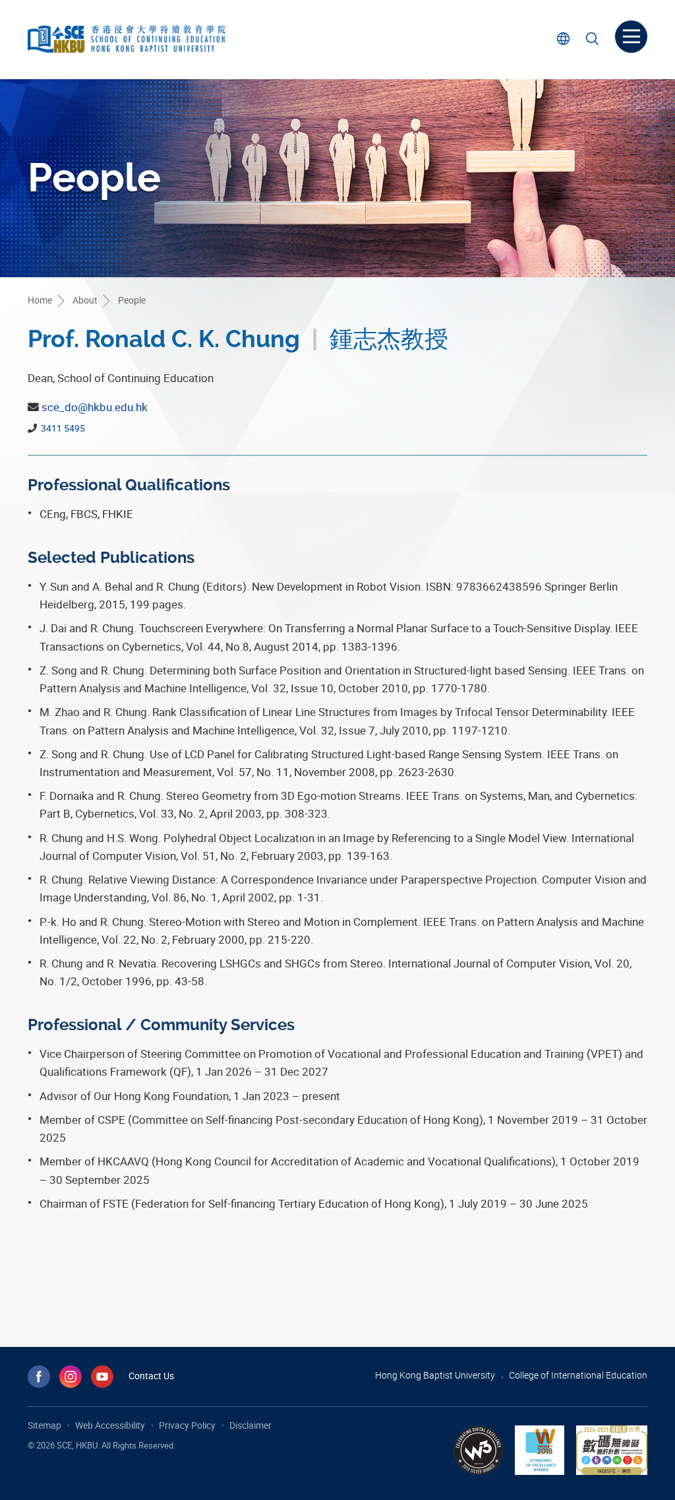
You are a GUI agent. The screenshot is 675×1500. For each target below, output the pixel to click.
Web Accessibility (110, 1425)
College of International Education (578, 1375)
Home (40, 300)
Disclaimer (250, 1425)
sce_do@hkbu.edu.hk (95, 406)
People (132, 300)
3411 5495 (62, 428)
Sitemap (44, 1425)
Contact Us (151, 1375)
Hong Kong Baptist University (435, 1375)
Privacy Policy (187, 1425)
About (85, 300)
